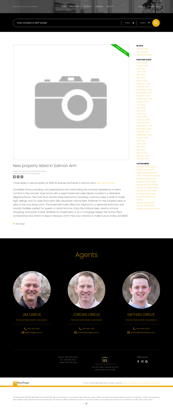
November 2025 (144, 92)
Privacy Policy (128, 383)
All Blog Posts (143, 48)
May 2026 (141, 74)
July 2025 (141, 104)
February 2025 (143, 119)
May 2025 (141, 110)
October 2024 (143, 131)
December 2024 (144, 125)
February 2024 (143, 155)
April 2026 (141, 77)
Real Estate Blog (144, 54)
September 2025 (144, 98)
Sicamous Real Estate (147, 190)
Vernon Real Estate (145, 205)
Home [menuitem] (63, 6)
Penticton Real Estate (147, 181)
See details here (106, 183)
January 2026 (143, 86)
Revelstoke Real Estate (147, 184)
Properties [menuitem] (74, 6)
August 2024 (142, 137)
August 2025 (142, 101)
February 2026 (143, 83)
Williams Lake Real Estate (148, 208)
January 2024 (143, 158)
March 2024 (142, 152)
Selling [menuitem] (98, 6)
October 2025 (143, 95)
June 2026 (141, 71)
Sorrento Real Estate (146, 193)
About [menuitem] (110, 6)
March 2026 (142, 80)
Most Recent (142, 62)
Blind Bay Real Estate (146, 166)
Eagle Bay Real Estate (147, 172)
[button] (138, 361)
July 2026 (141, 68)
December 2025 (144, 89)
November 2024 (144, 128)
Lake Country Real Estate (148, 175)
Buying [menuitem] (87, 6)
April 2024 (141, 149)
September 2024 (144, 134)
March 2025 (142, 116)
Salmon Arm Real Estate (30, 173)
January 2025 (143, 122)
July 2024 (141, 140)
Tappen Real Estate (146, 202)
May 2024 (141, 146)
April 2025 (141, 113)
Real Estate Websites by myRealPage (147, 383)
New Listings (142, 51)
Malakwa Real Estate (146, 178)
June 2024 (141, 143)
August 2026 (142, 65)
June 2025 (141, 107)
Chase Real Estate (145, 169)
